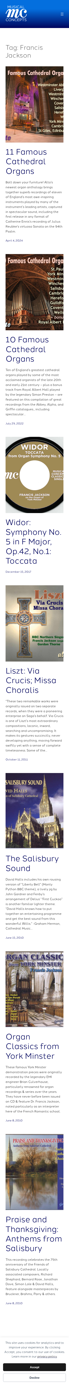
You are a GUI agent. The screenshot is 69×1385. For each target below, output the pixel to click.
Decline (34, 1377)
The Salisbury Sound (32, 862)
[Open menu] (62, 14)
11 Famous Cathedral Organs (26, 160)
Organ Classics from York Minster (32, 1045)
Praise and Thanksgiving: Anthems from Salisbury (34, 1233)
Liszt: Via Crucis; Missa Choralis (31, 679)
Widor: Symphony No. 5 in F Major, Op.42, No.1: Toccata (33, 541)
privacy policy (47, 1356)
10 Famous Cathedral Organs (27, 348)
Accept (34, 1367)
